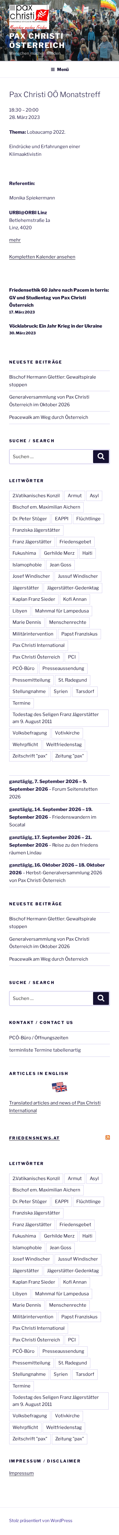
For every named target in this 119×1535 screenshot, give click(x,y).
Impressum (21, 1473)
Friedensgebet (75, 542)
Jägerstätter (26, 588)
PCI (72, 657)
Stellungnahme (29, 691)
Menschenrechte (67, 622)
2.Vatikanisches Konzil (36, 495)
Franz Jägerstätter (32, 542)
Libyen (20, 611)
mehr (15, 240)
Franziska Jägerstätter (36, 530)
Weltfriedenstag (64, 744)
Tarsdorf (85, 691)
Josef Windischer (31, 576)
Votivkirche (67, 733)
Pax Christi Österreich (37, 41)
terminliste (21, 1050)
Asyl (94, 495)
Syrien (61, 691)
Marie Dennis (27, 622)
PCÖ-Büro (23, 668)
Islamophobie (27, 565)
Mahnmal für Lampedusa (62, 611)
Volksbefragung (30, 733)
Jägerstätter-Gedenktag (73, 588)
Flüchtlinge (88, 519)
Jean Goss (60, 565)
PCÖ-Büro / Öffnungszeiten (38, 1038)
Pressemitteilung (31, 680)
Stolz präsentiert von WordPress (40, 1520)
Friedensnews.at (34, 1138)
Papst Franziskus (79, 634)
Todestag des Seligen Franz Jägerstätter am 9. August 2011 (56, 718)
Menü (63, 69)
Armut (75, 495)
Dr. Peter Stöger (30, 519)
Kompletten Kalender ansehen (42, 257)
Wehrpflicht (25, 744)
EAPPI (61, 519)
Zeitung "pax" (69, 756)
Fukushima (24, 553)
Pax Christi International (39, 645)
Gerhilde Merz (59, 553)
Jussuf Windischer (78, 576)
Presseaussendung (63, 668)
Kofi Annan (75, 599)
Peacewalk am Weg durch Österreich (48, 417)
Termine (22, 703)
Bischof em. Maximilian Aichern (46, 507)
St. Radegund (72, 680)
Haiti (87, 553)
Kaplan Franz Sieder (34, 599)
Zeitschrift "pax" (30, 756)
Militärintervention (33, 634)
